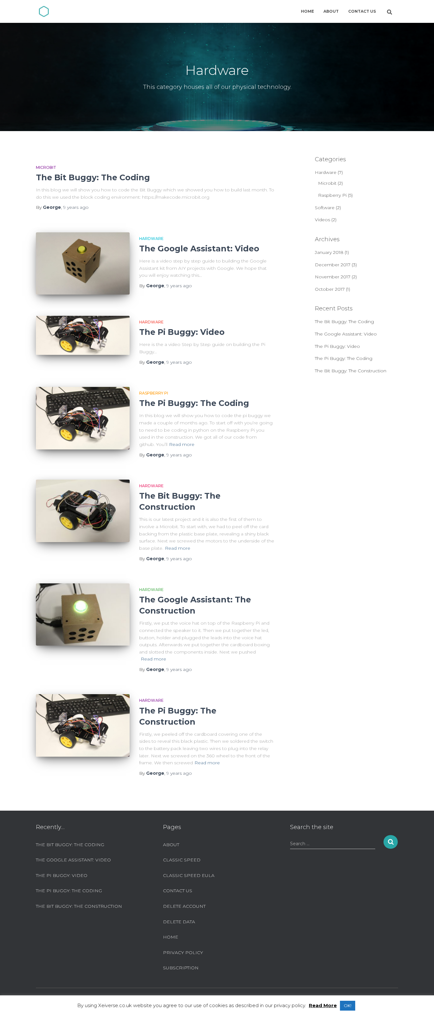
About (331, 11)
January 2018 (329, 252)
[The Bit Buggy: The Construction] (83, 511)
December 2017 (332, 265)
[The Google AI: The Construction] (83, 614)
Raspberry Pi (153, 393)
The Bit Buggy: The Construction (350, 371)
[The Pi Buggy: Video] (83, 335)
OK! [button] (347, 1005)
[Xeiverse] (44, 11)
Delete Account (184, 906)
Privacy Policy (183, 952)
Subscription (181, 968)
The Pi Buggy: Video (182, 332)
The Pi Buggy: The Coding (194, 403)
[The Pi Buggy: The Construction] (83, 725)
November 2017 (332, 277)
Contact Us (362, 11)
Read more (181, 444)
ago (76, 207)
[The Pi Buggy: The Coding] (83, 418)
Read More (323, 1005)
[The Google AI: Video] (83, 263)
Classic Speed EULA (188, 875)
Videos (322, 219)
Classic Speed (181, 860)
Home (307, 11)
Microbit (46, 167)
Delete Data (179, 922)
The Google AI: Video (199, 248)
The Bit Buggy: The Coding (93, 177)
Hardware (151, 238)
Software (325, 207)
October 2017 (330, 289)
